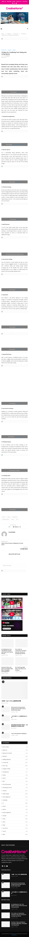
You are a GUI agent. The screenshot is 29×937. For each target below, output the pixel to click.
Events (15, 778)
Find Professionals (15, 784)
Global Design (15, 793)
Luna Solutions (17, 349)
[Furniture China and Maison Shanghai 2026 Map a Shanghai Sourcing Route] (7, 661)
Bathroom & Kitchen (15, 753)
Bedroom (15, 756)
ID (15, 803)
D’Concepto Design (18, 436)
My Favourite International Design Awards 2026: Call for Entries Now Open (18, 709)
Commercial (15, 762)
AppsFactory (14, 934)
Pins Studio (17, 327)
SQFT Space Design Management (17, 144)
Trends (15, 831)
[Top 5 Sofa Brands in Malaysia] (5, 736)
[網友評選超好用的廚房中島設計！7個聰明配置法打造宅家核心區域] (5, 727)
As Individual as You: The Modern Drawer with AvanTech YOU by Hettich (7, 651)
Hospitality (15, 800)
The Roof (17, 219)
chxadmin (8, 56)
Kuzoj (18, 92)
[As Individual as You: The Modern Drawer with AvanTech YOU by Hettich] (7, 643)
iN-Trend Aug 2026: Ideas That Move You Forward (20, 669)
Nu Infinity (17, 509)
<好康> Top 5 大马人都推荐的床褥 (11, 701)
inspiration (14, 517)
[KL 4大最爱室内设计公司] (5, 718)
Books (13, 1)
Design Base (18, 289)
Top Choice (15, 828)
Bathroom (15, 750)
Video (15, 834)
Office (15, 822)
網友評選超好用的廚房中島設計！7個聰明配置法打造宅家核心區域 (19, 725)
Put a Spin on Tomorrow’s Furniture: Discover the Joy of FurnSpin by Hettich (21, 651)
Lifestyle (9, 33)
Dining (9, 50)
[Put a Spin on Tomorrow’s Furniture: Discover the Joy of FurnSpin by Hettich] (21, 643)
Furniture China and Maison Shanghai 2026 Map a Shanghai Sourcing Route (7, 669)
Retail (15, 825)
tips (17, 519)
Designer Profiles (15, 768)
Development (15, 772)
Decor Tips (16, 33)
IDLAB (15, 806)
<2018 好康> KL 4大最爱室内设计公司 (19, 716)
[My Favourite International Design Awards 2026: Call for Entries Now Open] (5, 709)
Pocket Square (17, 181)
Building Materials (15, 759)
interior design (5, 519)
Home (2, 33)
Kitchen (15, 809)
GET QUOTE (24, 1)
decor (3, 517)
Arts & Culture (15, 747)
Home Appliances (15, 797)
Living (14, 50)
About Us (4, 1)
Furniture (15, 790)
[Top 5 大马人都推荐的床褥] (14, 690)
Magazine (9, 1)
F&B (15, 781)
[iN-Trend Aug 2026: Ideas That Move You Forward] (21, 661)
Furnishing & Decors (15, 787)
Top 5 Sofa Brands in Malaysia (18, 733)
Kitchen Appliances (15, 812)
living (12, 519)
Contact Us (18, 1)
